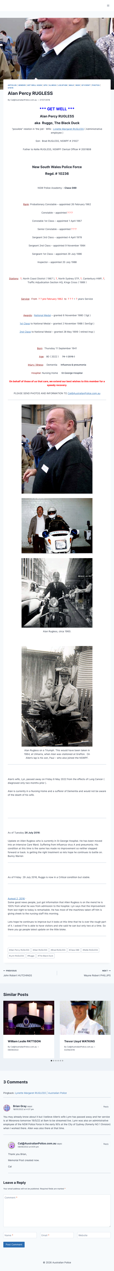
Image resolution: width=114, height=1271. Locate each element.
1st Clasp (25, 323)
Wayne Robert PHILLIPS (97, 973)
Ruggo (30, 956)
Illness (52, 85)
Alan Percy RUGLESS (19, 950)
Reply (106, 1106)
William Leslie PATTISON (24, 1041)
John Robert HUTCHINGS (17, 973)
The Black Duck (45, 956)
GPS (45, 85)
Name (9, 1235)
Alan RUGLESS (40, 950)
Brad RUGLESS (58, 950)
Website (82, 1235)
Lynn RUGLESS (16, 956)
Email (45, 1235)
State (10, 88)
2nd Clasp (25, 331)
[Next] (106, 1029)
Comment (11, 1197)
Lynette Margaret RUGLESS (68, 129)
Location (62, 85)
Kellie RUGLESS (90, 950)
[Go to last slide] (8, 1029)
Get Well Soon (34, 85)
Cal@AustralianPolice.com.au (24, 100)
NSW (78, 85)
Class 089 (74, 950)
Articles (12, 85)
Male (71, 85)
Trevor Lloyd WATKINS (79, 1041)
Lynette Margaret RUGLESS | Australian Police (41, 1093)
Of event (85, 85)
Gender (22, 85)
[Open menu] (108, 5)
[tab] (51, 1060)
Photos (96, 85)
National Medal (42, 315)
